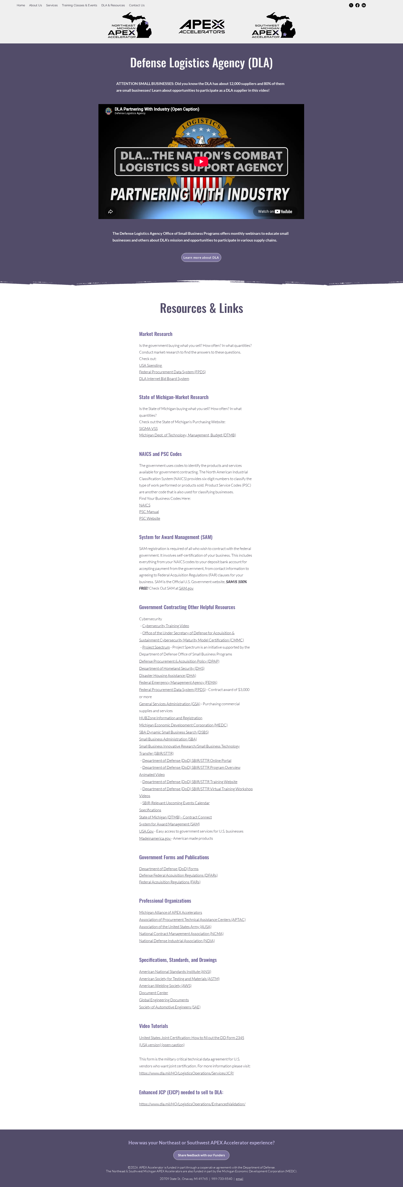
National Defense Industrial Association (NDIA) (177, 940)
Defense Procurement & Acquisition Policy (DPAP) (179, 661)
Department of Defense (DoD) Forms (169, 868)
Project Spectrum (156, 647)
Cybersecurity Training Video (165, 625)
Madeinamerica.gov (155, 838)
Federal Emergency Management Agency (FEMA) (178, 682)
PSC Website (149, 518)
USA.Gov (146, 831)
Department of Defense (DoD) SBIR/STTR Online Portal (186, 760)
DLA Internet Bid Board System (164, 378)
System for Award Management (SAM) (169, 824)
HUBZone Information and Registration (170, 718)
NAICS (144, 505)
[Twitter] (351, 5)
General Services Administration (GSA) (169, 703)
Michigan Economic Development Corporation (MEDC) (183, 725)
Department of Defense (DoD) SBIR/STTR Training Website (189, 781)
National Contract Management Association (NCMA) (181, 933)
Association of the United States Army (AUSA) (175, 926)
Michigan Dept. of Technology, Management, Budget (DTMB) (187, 435)
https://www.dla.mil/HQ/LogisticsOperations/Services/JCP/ (186, 1073)
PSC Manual (149, 511)
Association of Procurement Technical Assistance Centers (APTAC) (192, 919)
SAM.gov (186, 588)
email (239, 1179)
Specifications (150, 810)
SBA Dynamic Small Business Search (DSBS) (174, 732)
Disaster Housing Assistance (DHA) (167, 675)
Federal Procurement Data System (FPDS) (172, 372)
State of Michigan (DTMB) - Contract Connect (175, 817)
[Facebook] (357, 5)
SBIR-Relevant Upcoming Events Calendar (176, 802)
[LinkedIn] (364, 5)
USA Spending (150, 365)
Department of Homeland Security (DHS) (171, 668)
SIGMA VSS (148, 428)
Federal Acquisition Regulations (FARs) (169, 882)
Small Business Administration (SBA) (168, 739)
